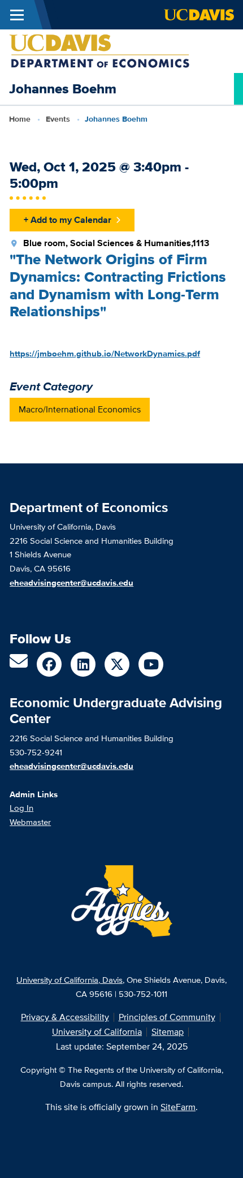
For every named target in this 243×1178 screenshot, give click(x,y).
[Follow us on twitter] (117, 664)
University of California (97, 1031)
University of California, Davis (69, 980)
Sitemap (167, 1031)
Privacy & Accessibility (65, 1017)
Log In (21, 808)
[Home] (99, 50)
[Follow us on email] (19, 664)
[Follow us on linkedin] (83, 664)
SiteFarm (178, 1106)
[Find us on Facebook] (49, 664)
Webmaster (30, 822)
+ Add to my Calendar (67, 219)
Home (20, 118)
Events (58, 118)
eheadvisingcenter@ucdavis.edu (71, 766)
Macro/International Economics (80, 409)
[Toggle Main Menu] (17, 14)
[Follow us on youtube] (150, 664)
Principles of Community (167, 1017)
